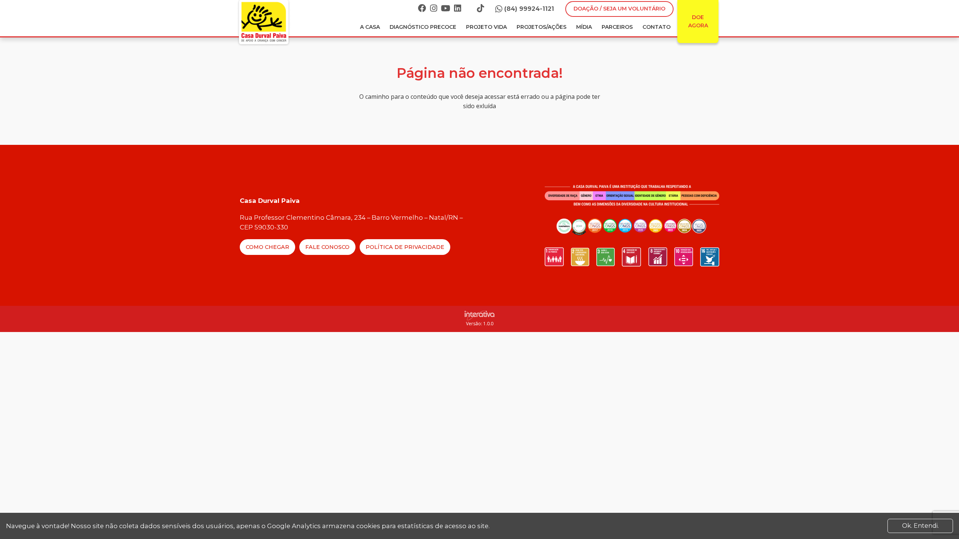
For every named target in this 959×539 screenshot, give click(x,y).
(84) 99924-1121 (529, 8)
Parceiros (617, 27)
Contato (656, 27)
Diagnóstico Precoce (423, 27)
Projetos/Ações (541, 27)
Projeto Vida (486, 27)
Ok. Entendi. (920, 525)
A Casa (370, 27)
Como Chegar (267, 247)
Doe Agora (698, 21)
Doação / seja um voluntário (619, 8)
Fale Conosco (327, 247)
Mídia (584, 27)
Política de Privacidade (405, 247)
